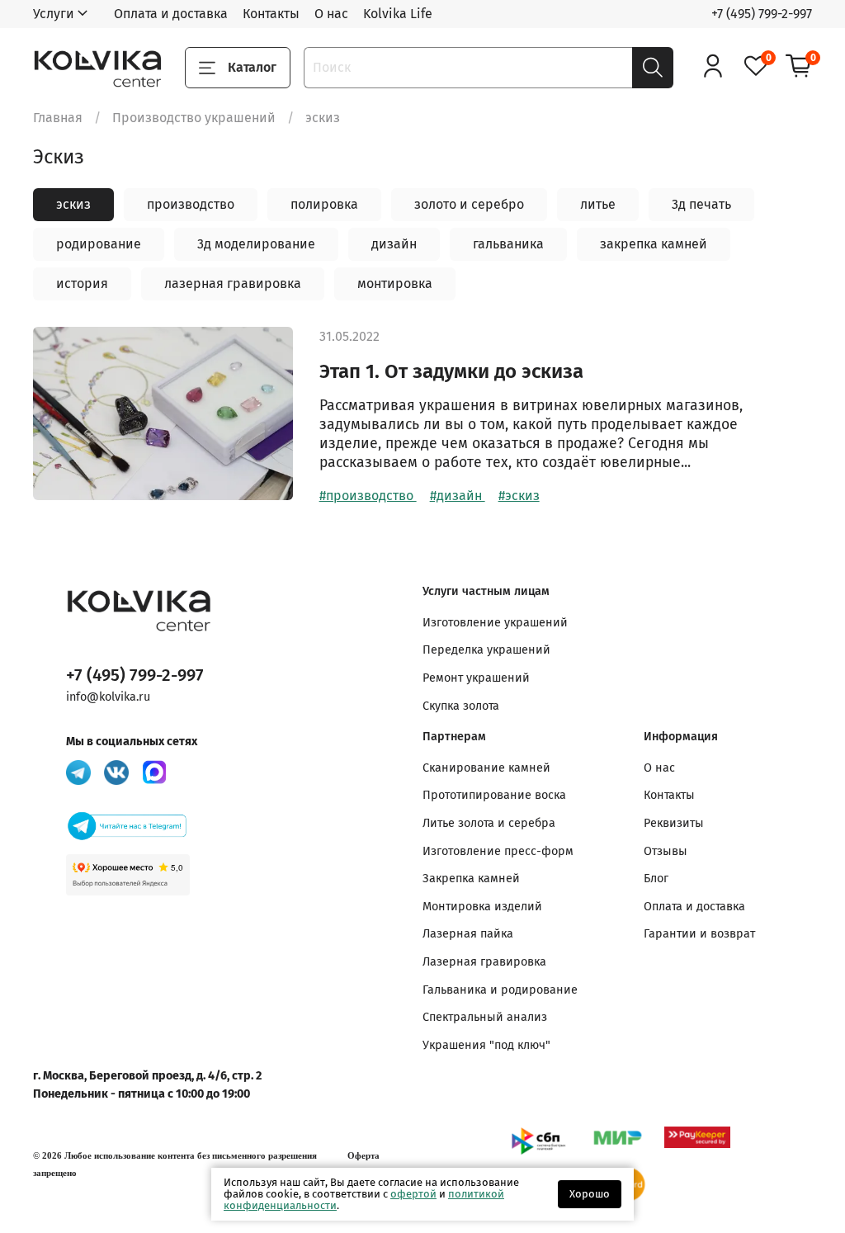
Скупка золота (460, 706)
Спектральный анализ (484, 1017)
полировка (324, 204)
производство (190, 204)
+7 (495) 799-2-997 (761, 13)
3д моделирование (256, 244)
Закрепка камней (471, 879)
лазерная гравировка (232, 283)
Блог (656, 879)
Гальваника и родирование (500, 990)
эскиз (73, 204)
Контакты (271, 13)
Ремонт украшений (476, 678)
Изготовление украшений (495, 623)
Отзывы (665, 851)
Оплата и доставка (171, 13)
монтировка (394, 283)
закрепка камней (653, 244)
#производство (368, 495)
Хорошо (589, 1194)
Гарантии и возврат (699, 934)
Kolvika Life (397, 13)
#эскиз (519, 495)
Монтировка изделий (482, 907)
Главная (58, 117)
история (82, 283)
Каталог (252, 67)
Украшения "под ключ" (486, 1045)
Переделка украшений (486, 650)
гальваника (508, 244)
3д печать (701, 204)
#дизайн (457, 495)
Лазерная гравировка (484, 962)
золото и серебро (469, 204)
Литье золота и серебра (488, 823)
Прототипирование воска (494, 795)
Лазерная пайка (467, 934)
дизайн (394, 244)
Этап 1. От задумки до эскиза (451, 371)
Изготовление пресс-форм (498, 851)
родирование (98, 244)
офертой (413, 1194)
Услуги (53, 13)
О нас (331, 13)
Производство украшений (194, 117)
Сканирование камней (486, 768)
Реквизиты (674, 823)
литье (598, 204)
